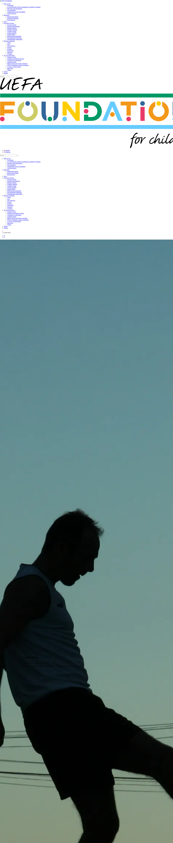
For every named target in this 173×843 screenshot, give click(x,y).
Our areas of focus (9, 23)
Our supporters (11, 10)
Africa (9, 42)
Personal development (13, 26)
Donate (6, 73)
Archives (9, 54)
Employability (11, 34)
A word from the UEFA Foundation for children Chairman (23, 7)
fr (4, 237)
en (4, 235)
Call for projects (11, 13)
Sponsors (9, 52)
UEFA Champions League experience (18, 65)
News (5, 21)
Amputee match (11, 62)
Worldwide (10, 50)
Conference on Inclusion (14, 60)
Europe (9, 47)
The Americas (11, 46)
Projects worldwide (9, 41)
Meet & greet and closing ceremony (17, 63)
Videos (9, 70)
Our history (10, 5)
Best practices (11, 20)
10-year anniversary (9, 55)
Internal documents (12, 17)
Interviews (10, 68)
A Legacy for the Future (14, 67)
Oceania (9, 49)
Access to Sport (11, 25)
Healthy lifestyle (11, 28)
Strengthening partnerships (14, 39)
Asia (8, 44)
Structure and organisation (14, 8)
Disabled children (12, 29)
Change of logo (11, 57)
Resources (6, 15)
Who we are (7, 4)
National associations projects (15, 59)
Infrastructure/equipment (14, 36)
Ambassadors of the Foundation (16, 12)
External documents (12, 18)
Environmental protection (14, 38)
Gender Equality (12, 33)
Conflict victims (11, 31)
